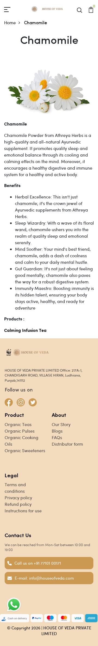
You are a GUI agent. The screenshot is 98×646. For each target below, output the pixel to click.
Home (10, 22)
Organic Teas (18, 424)
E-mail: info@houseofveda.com (44, 578)
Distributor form (67, 444)
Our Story (61, 424)
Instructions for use (23, 510)
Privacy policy (18, 497)
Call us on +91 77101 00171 (37, 563)
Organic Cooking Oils (21, 440)
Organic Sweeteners (25, 450)
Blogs (57, 431)
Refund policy (18, 504)
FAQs (57, 437)
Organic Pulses (20, 431)
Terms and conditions (15, 488)
